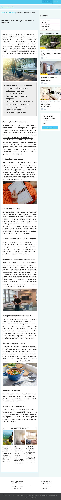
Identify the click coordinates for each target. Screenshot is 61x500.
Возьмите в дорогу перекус (16, 107)
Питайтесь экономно (13, 110)
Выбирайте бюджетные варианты (18, 104)
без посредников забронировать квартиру (18, 137)
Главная (5, 495)
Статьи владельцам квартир (48, 29)
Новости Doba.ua (46, 24)
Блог (27, 495)
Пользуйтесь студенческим (16, 112)
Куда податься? (45, 22)
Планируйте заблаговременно (17, 88)
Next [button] (36, 428)
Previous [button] (4, 428)
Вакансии (23, 495)
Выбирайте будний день (15, 91)
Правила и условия (15, 495)
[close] (59, 6)
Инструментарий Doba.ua (47, 19)
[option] (8, 446)
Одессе (27, 226)
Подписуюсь (50, 128)
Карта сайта (52, 495)
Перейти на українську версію (7, 6)
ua (56, 495)
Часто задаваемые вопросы (35, 495)
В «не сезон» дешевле (14, 94)
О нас (9, 495)
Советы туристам (46, 26)
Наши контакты (45, 495)
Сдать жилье (47, 1)
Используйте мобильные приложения (19, 101)
